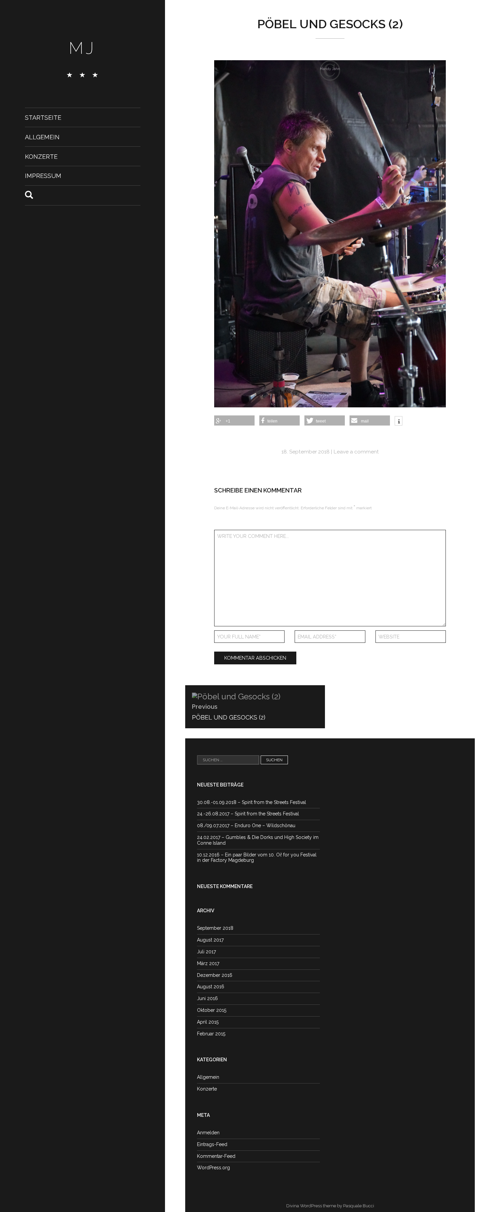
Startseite (43, 117)
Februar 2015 (211, 1033)
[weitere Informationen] (398, 421)
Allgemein (42, 136)
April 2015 (208, 1022)
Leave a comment (356, 451)
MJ (82, 48)
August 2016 (210, 986)
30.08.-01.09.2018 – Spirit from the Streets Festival (251, 802)
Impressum (43, 175)
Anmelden (208, 1132)
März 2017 (208, 963)
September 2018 (215, 928)
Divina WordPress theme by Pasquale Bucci (330, 1205)
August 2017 (210, 940)
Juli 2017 (206, 951)
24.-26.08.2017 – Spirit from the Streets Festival (248, 813)
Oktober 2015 (211, 1010)
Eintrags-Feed (212, 1144)
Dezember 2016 (214, 975)
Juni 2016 (207, 998)
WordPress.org (213, 1167)
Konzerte (41, 156)
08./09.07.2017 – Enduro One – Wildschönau (246, 825)
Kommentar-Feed (216, 1156)
